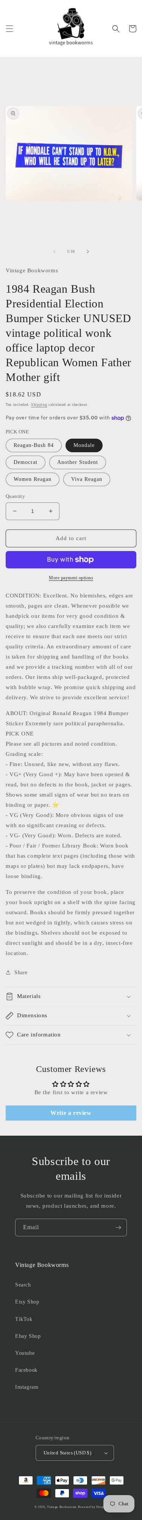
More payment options (71, 577)
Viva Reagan (86, 479)
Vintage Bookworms (61, 1507)
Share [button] (21, 972)
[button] (9, 28)
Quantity (15, 496)
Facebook (26, 1370)
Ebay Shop (28, 1336)
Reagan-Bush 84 (34, 445)
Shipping (39, 404)
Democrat (25, 462)
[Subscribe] (118, 1227)
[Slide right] (88, 251)
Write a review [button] (70, 1113)
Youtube (24, 1353)
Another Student (77, 462)
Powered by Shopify (93, 1507)
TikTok (24, 1319)
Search (23, 1285)
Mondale (84, 445)
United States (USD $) (67, 1453)
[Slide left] (54, 251)
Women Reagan (32, 479)
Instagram (26, 1387)
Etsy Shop (27, 1302)
